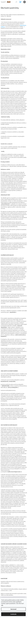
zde (2, 605)
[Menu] (24, 2)
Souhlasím (13, 614)
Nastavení (13, 609)
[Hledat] (16, 2)
